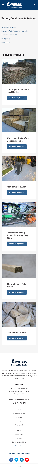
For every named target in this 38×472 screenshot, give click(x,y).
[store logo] (14, 5)
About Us (19, 417)
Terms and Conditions (19, 442)
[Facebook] (11, 460)
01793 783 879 (20, 403)
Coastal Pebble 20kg (16, 332)
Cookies (19, 438)
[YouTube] (26, 460)
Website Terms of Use (9, 27)
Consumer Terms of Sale (10, 35)
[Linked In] (21, 460)
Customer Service (19, 414)
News (19, 421)
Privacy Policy (6, 39)
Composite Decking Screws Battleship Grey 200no (17, 235)
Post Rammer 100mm (17, 187)
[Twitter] (16, 460)
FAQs (19, 431)
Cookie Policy (6, 42)
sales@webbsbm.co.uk (20, 400)
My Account (19, 425)
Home (19, 410)
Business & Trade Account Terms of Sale (15, 31)
